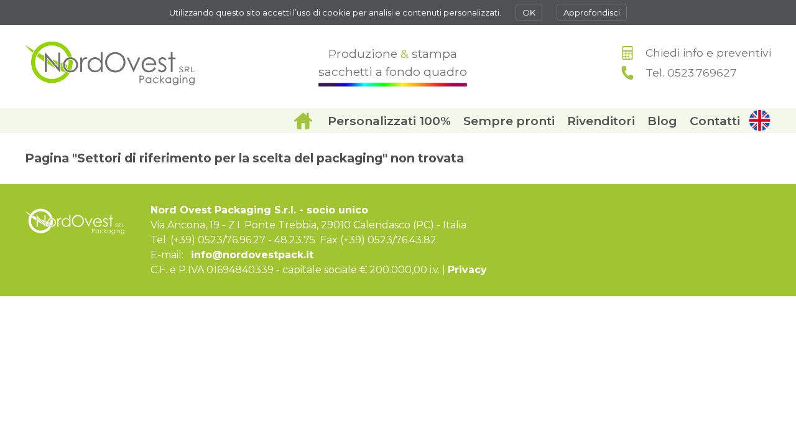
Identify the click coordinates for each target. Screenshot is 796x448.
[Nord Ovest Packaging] (110, 62)
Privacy (467, 270)
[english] (758, 120)
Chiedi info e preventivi (708, 52)
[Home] (303, 120)
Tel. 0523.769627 (691, 72)
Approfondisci (591, 12)
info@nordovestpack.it (252, 255)
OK (528, 12)
